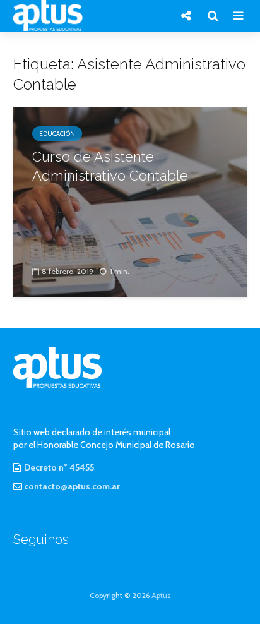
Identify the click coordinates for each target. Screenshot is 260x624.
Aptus (160, 595)
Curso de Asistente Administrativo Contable (110, 166)
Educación (57, 133)
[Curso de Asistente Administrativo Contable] (130, 201)
